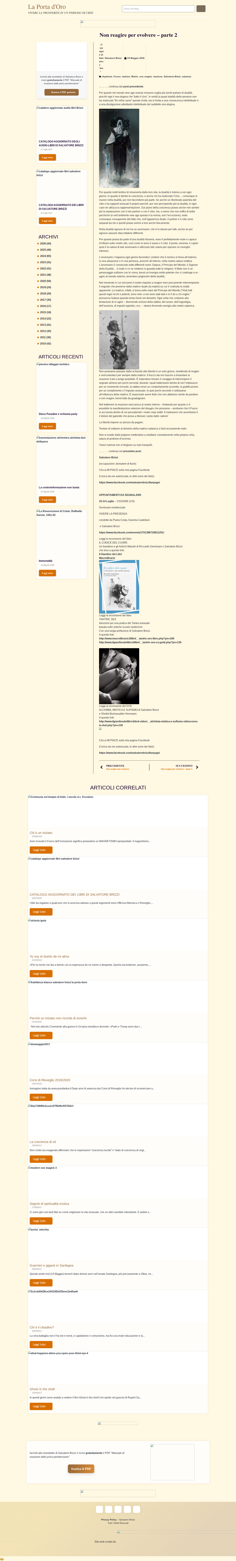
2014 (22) (45, 318)
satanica (186, 76)
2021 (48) (45, 274)
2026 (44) (45, 243)
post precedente (133, 86)
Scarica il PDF (81, 1468)
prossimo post (132, 451)
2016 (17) (45, 306)
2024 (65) (45, 256)
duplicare (107, 76)
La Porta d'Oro (47, 6)
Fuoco (117, 76)
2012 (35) (45, 331)
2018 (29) (45, 293)
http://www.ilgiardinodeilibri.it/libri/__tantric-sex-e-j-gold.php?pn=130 (140, 642)
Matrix (134, 76)
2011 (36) (45, 337)
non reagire (145, 76)
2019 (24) (45, 287)
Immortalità (45, 561)
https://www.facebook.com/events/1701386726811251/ (131, 532)
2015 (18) (45, 312)
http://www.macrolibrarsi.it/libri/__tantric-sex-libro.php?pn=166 (136, 638)
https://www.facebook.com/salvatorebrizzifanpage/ (129, 482)
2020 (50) (45, 281)
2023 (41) (45, 262)
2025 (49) (45, 249)
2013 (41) (45, 324)
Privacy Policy (109, 1519)
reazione (157, 76)
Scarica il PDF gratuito (63, 92)
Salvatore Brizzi (172, 76)
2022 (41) (45, 268)
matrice (126, 76)
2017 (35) (45, 299)
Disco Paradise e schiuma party (58, 414)
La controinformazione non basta (59, 487)
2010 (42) (45, 343)
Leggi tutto (47, 157)
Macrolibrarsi (107, 558)
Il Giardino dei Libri (110, 554)
